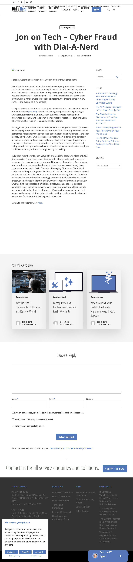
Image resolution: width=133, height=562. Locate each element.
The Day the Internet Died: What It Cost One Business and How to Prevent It (107, 119)
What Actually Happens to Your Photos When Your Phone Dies (108, 130)
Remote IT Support (61, 512)
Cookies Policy (83, 506)
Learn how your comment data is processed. (71, 448)
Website (89, 399)
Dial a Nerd (47, 55)
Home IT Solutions (61, 496)
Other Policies (82, 511)
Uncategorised (67, 27)
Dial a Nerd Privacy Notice (85, 501)
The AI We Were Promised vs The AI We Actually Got (108, 108)
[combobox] (108, 165)
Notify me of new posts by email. (29, 426)
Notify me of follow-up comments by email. (34, 419)
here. (40, 202)
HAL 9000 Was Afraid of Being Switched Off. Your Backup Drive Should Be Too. (107, 143)
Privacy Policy (14, 556)
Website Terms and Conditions (85, 494)
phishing (32, 111)
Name (15, 399)
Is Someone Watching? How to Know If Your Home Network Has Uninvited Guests (107, 98)
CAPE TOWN (18, 510)
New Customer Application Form (60, 518)
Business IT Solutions (62, 492)
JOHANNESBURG (20, 491)
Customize (11, 552)
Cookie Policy (36, 556)
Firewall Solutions (60, 500)
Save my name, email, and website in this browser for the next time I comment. (49, 412)
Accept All (39, 552)
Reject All (25, 552)
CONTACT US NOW (114, 468)
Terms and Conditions (57, 506)
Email (52, 399)
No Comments (84, 55)
